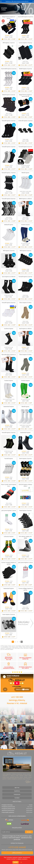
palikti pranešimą (17, 852)
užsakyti (29, 832)
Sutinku (15, 862)
